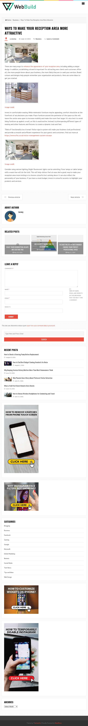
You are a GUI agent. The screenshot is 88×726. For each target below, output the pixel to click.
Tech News (7, 568)
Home (9, 20)
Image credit (9, 107)
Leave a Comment (53, 39)
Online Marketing (9, 554)
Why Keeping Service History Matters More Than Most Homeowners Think (28, 370)
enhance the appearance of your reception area (42, 66)
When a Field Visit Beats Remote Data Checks (19, 385)
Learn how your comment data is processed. (41, 326)
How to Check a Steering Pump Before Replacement (21, 354)
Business (16, 20)
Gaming (6, 540)
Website (8, 307)
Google (6, 544)
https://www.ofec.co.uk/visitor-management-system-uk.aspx (28, 135)
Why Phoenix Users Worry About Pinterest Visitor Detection (32, 378)
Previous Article (14, 197)
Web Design (8, 577)
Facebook (7, 535)
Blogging (7, 526)
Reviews (6, 558)
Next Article (75, 197)
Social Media (8, 563)
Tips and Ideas (9, 572)
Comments (9, 268)
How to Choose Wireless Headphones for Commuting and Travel (34, 393)
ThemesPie (37, 723)
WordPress (58, 723)
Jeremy (13, 39)
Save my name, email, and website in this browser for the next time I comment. (76, 295)
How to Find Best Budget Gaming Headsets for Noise (30, 362)
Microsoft (7, 549)
